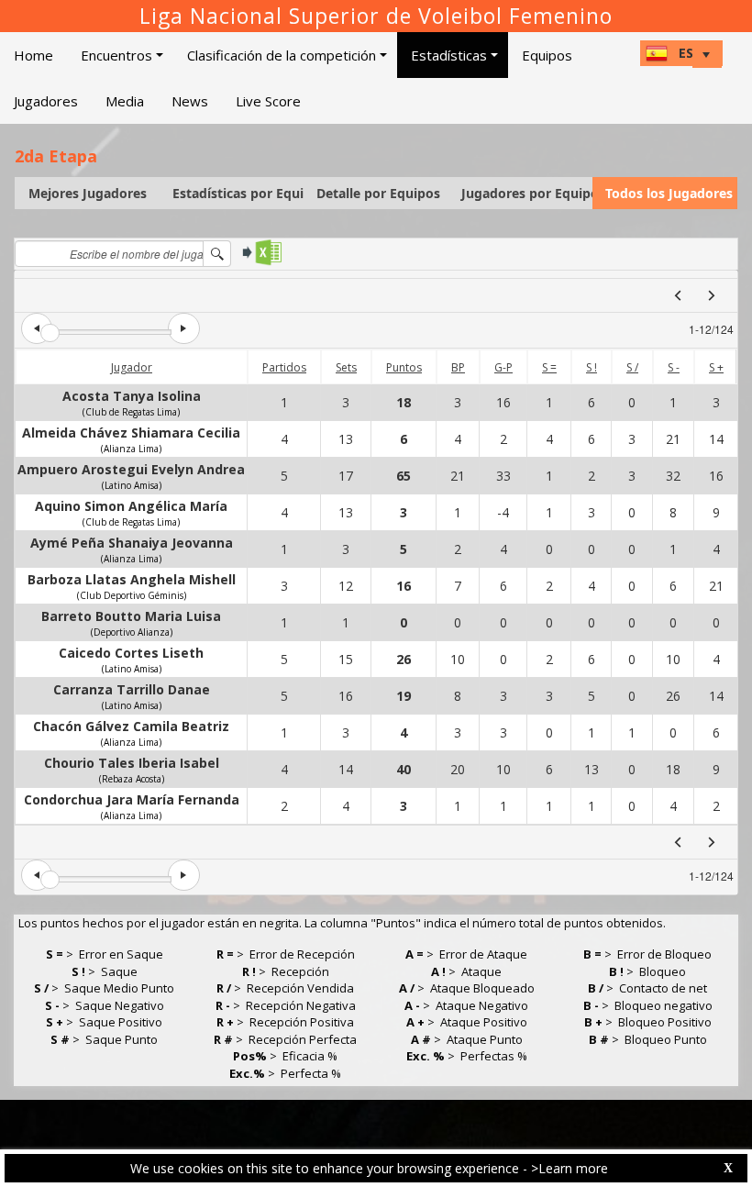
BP (458, 367)
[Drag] (50, 333)
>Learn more (569, 1168)
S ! (591, 367)
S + (716, 367)
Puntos (404, 367)
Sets (346, 367)
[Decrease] (36, 328)
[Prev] (678, 295)
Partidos (284, 367)
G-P (503, 367)
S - (674, 367)
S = (549, 367)
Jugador (131, 367)
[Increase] (183, 328)
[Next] (711, 295)
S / (632, 367)
